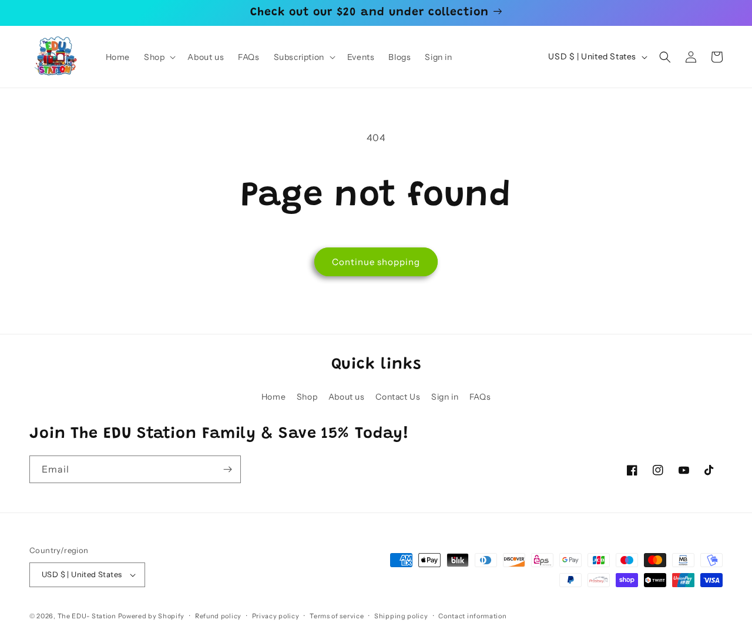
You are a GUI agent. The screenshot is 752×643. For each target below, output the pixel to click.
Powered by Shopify (151, 616)
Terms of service (337, 616)
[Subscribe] (227, 469)
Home (273, 396)
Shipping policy (401, 616)
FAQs (480, 396)
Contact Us (397, 396)
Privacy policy (276, 616)
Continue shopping (376, 261)
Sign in (444, 396)
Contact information (472, 616)
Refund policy (218, 616)
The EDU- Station (87, 616)
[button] (158, 57)
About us (346, 396)
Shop (307, 396)
